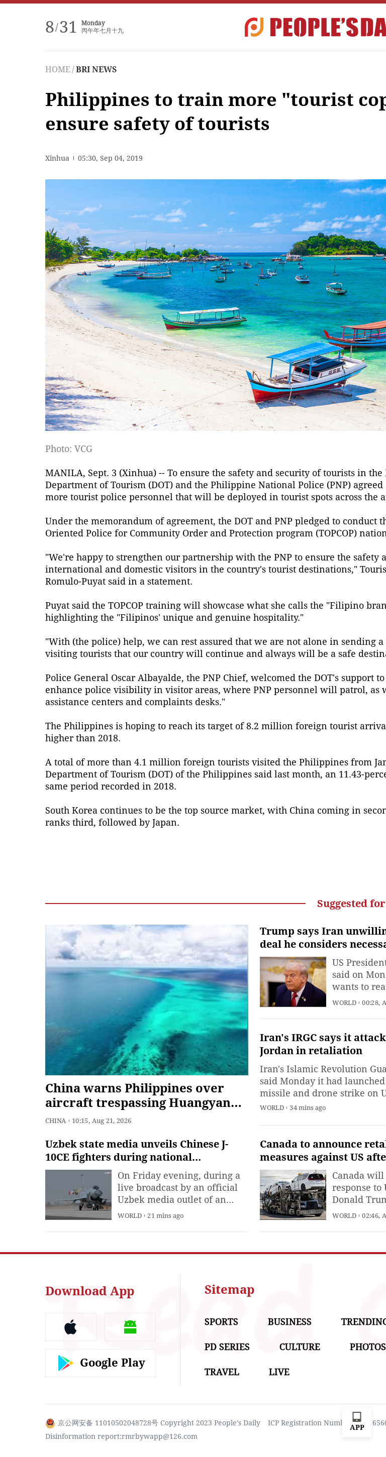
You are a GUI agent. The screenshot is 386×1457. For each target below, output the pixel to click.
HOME (57, 69)
